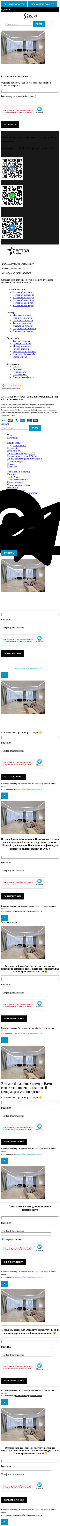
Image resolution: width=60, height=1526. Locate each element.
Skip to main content (42, 4)
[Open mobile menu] (50, 24)
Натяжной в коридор (23, 305)
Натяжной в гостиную (24, 300)
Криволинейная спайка (24, 354)
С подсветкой (19, 445)
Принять (9, 553)
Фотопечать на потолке (24, 351)
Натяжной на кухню (23, 292)
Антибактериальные (23, 331)
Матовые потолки (22, 315)
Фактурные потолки (23, 326)
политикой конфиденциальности (28, 668)
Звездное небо (20, 357)
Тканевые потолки (22, 323)
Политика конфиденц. (24, 377)
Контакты (18, 369)
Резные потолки (21, 349)
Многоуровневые (21, 346)
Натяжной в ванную (23, 303)
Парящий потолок (22, 343)
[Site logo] (30, 19)
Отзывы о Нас (20, 374)
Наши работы (19, 372)
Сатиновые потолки (23, 320)
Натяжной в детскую (23, 297)
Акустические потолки (24, 328)
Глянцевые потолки (22, 318)
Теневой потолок (21, 341)
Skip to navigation (14, 4)
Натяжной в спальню (23, 295)
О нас (15, 366)
